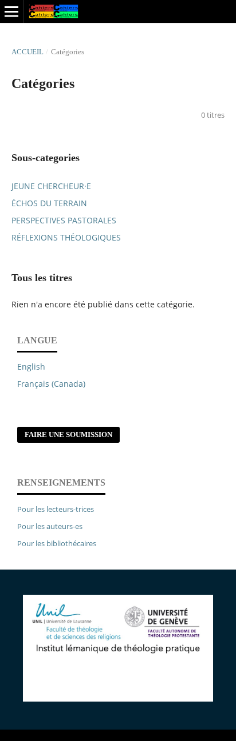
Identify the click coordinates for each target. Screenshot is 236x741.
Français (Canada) (51, 383)
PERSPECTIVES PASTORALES (63, 220)
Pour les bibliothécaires (56, 543)
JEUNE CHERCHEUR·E (51, 186)
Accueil (27, 51)
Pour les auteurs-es (49, 526)
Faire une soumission (68, 434)
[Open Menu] (11, 11)
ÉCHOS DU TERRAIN (49, 203)
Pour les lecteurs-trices (55, 509)
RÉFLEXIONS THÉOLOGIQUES (66, 237)
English (31, 366)
